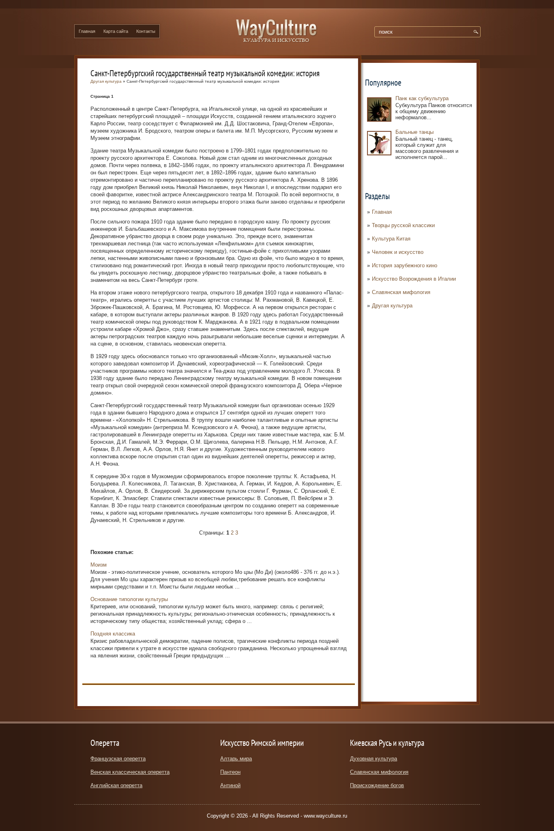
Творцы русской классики (403, 225)
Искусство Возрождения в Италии (414, 279)
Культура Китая (391, 239)
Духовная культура (373, 759)
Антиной (230, 785)
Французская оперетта (118, 759)
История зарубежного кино (404, 265)
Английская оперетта (116, 785)
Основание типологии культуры (129, 599)
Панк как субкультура (422, 98)
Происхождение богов (377, 785)
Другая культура (392, 306)
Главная (87, 31)
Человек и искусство (397, 252)
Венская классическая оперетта (130, 772)
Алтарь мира (236, 759)
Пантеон (230, 772)
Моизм (98, 565)
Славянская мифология (401, 292)
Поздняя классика (112, 634)
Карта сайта (115, 31)
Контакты (145, 31)
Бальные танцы (414, 132)
